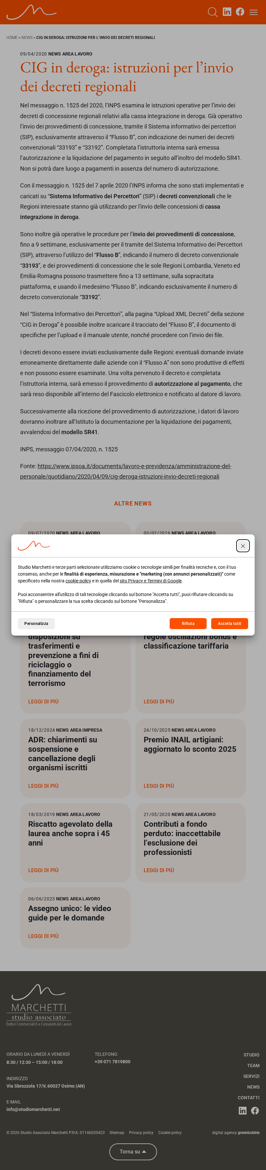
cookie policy (78, 580)
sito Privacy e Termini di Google (151, 580)
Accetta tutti (229, 623)
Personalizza (36, 623)
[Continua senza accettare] (243, 546)
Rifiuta (188, 623)
